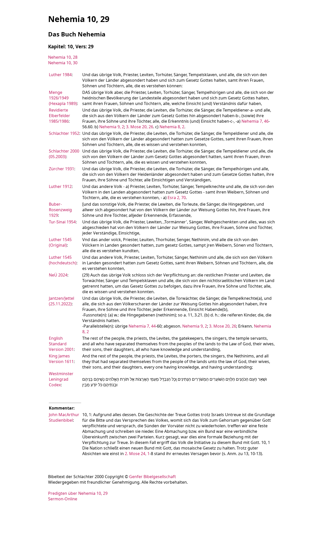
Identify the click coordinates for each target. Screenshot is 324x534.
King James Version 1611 (61, 358)
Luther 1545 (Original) (60, 242)
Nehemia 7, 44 (142, 326)
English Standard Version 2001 (61, 343)
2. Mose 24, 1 (137, 453)
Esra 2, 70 (177, 197)
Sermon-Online (62, 499)
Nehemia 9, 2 (111, 127)
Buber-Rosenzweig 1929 (60, 209)
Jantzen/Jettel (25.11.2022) (61, 301)
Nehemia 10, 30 (62, 63)
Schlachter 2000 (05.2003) (64, 153)
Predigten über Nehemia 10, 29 (78, 493)
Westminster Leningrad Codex (61, 379)
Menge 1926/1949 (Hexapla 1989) (63, 98)
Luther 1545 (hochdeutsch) (62, 260)
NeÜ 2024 (58, 275)
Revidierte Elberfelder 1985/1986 (59, 115)
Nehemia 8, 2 (171, 127)
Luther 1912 (60, 186)
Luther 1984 (60, 74)
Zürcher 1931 (61, 169)
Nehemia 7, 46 (255, 121)
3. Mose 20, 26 (139, 127)
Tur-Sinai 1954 (62, 222)
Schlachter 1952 (64, 133)
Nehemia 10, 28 (62, 57)
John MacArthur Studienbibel (64, 417)
